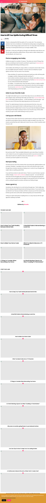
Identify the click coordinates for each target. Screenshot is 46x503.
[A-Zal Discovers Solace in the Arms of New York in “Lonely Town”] (23, 460)
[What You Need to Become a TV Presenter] (34, 235)
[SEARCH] (44, 1)
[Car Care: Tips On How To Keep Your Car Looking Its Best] (23, 437)
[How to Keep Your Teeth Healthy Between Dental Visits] (11, 218)
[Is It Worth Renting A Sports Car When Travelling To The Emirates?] (34, 253)
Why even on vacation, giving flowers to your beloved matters (23, 426)
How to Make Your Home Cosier (10, 243)
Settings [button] (4, 500)
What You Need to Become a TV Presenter (33, 243)
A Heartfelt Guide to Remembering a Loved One (34, 226)
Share (2, 5)
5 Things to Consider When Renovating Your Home (8, 261)
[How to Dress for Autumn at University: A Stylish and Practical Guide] (23, 482)
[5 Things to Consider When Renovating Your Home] (11, 253)
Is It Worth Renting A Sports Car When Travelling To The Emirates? (33, 261)
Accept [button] (9, 500)
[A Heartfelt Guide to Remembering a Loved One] (34, 218)
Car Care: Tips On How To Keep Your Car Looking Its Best (23, 448)
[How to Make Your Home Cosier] (11, 235)
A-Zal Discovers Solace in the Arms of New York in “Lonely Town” (23, 471)
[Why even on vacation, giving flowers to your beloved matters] (23, 415)
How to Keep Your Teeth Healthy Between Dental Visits (10, 226)
